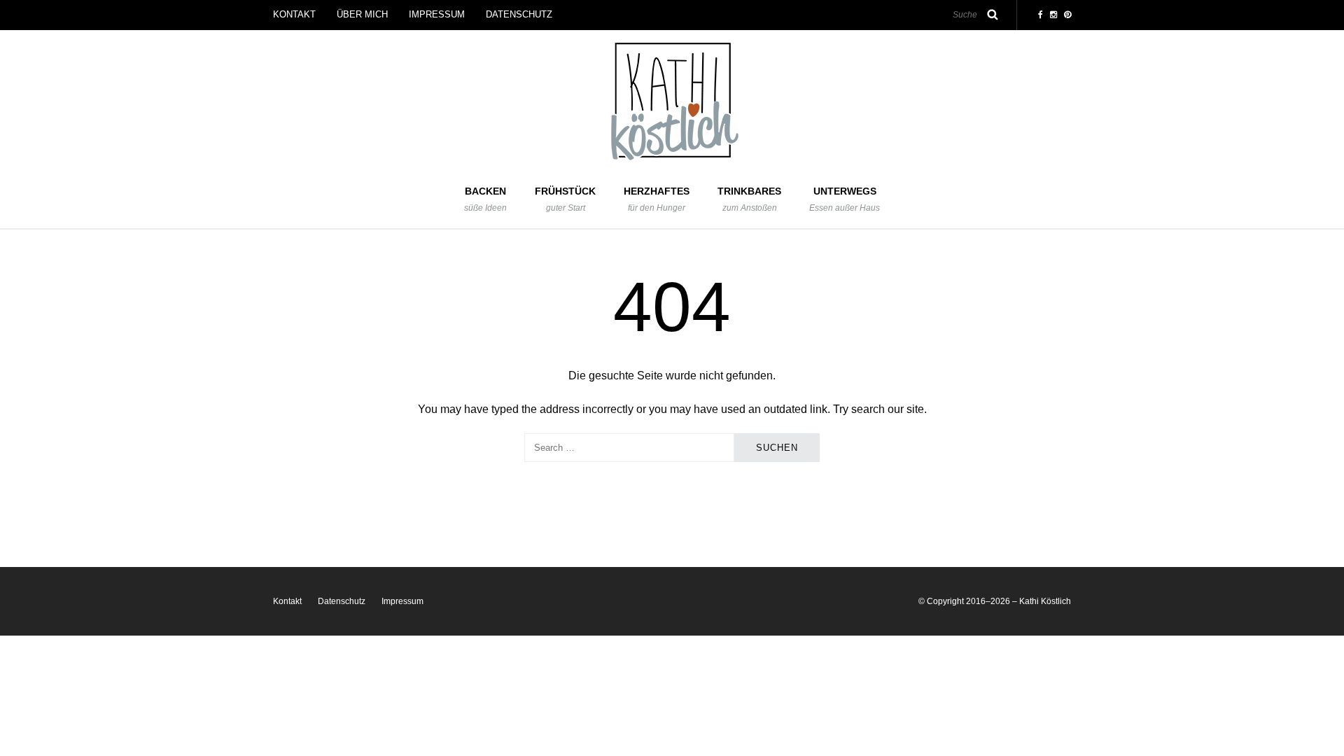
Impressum (437, 14)
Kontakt (294, 14)
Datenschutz (519, 14)
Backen (485, 199)
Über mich (362, 14)
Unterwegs (844, 199)
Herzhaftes (657, 199)
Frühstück (565, 199)
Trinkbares (749, 199)
